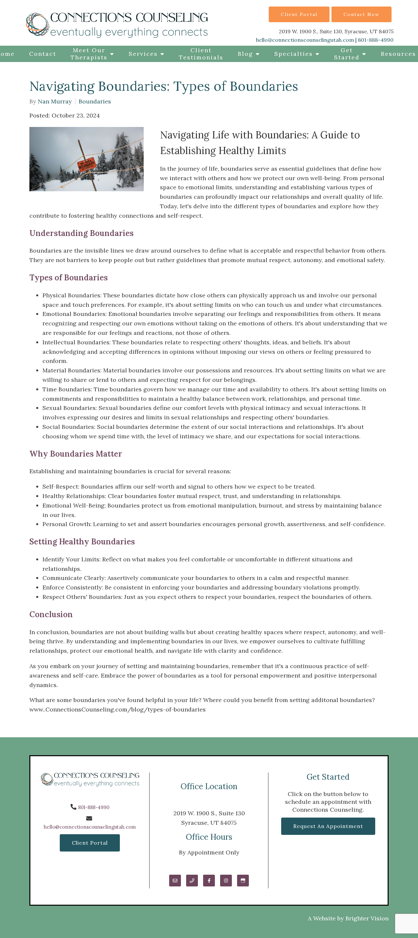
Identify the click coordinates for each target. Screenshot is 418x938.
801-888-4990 (376, 40)
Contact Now (361, 14)
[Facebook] (209, 880)
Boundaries (95, 101)
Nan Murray (55, 101)
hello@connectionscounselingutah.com (305, 40)
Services (143, 53)
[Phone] (192, 880)
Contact (42, 53)
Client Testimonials (201, 53)
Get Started (347, 53)
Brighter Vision (367, 918)
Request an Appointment (328, 826)
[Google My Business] (243, 880)
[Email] (175, 880)
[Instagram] (226, 880)
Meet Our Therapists (89, 53)
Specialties (293, 53)
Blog (245, 53)
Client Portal (299, 14)
